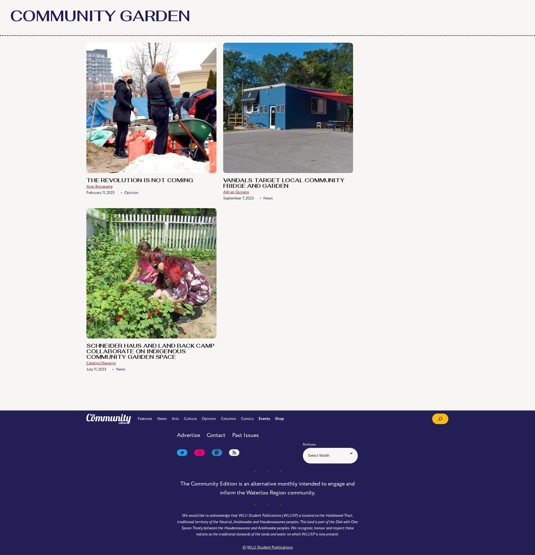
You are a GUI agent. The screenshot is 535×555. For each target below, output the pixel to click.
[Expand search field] (440, 418)
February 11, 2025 (100, 192)
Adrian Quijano (236, 192)
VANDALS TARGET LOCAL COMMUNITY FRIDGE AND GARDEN (283, 183)
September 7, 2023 (238, 198)
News (268, 198)
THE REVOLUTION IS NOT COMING (139, 181)
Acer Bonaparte (99, 186)
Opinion (131, 192)
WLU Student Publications (270, 547)
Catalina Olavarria (101, 363)
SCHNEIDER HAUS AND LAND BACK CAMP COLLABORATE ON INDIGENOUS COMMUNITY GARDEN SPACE (150, 351)
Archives (309, 444)
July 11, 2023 (96, 369)
